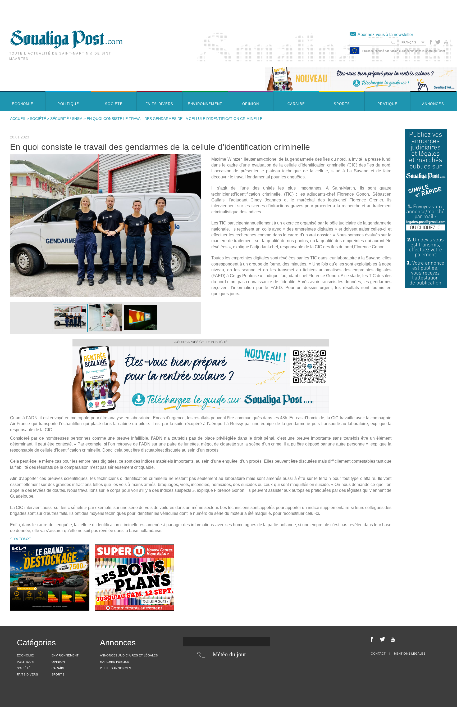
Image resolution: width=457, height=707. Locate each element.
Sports (58, 674)
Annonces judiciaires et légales (129, 655)
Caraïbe (58, 668)
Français (408, 42)
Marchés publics (114, 661)
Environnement (65, 655)
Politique (25, 661)
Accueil (18, 118)
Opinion (58, 661)
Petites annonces (115, 668)
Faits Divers (27, 674)
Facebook (431, 42)
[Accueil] (66, 47)
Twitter (437, 42)
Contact (378, 653)
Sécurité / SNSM (66, 118)
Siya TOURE (20, 539)
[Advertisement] (96, 12)
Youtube (446, 42)
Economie (25, 655)
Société (38, 118)
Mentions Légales (410, 653)
